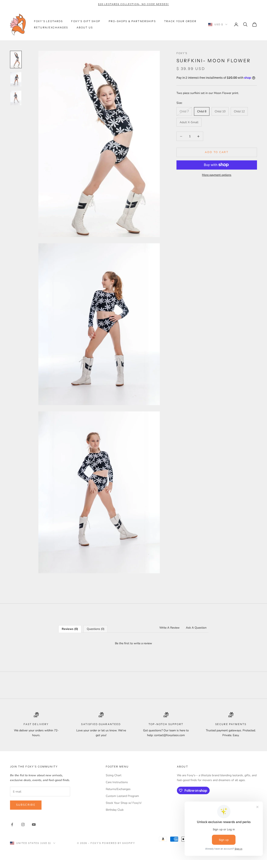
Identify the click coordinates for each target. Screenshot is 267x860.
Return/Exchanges (51, 27)
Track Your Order (180, 21)
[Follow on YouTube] (34, 824)
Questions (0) (95, 629)
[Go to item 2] (16, 79)
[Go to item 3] (16, 98)
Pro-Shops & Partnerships (132, 21)
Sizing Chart (113, 775)
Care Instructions (117, 782)
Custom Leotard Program (122, 796)
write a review (143, 643)
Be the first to (133, 643)
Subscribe (25, 805)
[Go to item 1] (16, 59)
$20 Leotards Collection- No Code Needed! (133, 4)
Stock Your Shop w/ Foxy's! (123, 803)
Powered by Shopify (118, 843)
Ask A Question (196, 628)
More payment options (216, 175)
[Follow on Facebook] (12, 824)
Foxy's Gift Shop (85, 21)
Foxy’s (182, 53)
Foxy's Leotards (48, 21)
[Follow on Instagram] (23, 824)
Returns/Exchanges (118, 789)
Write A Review (169, 628)
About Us (85, 27)
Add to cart (216, 152)
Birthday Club (114, 810)
